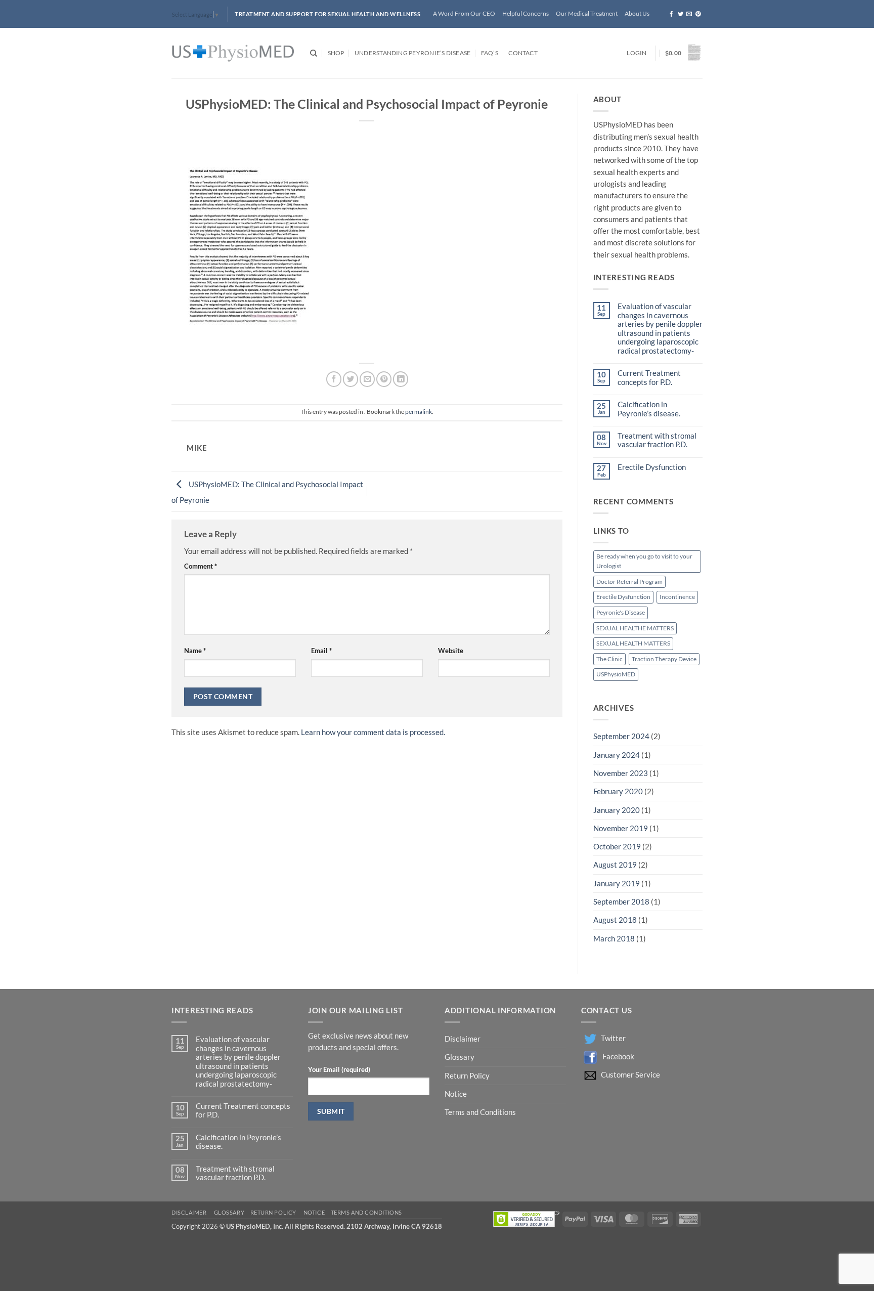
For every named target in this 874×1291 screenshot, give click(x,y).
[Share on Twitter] (350, 378)
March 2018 (614, 938)
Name (195, 651)
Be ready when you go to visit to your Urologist (644, 561)
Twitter (613, 1038)
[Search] (313, 53)
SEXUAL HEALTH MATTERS (633, 643)
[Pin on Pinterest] (383, 378)
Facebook (618, 1056)
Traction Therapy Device (664, 659)
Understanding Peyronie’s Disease (412, 53)
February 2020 (618, 791)
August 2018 (615, 920)
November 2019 (620, 828)
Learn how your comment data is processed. (373, 732)
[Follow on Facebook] (671, 14)
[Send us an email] (689, 14)
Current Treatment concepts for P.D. (649, 377)
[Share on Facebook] (333, 378)
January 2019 (616, 883)
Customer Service (630, 1074)
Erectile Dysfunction (652, 467)
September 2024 (621, 736)
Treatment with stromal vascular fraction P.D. (657, 440)
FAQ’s (489, 53)
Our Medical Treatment (587, 13)
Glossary (459, 1057)
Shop (336, 53)
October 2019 (617, 846)
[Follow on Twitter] (680, 14)
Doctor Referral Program (629, 581)
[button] (636, 53)
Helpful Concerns (525, 13)
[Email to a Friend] (367, 378)
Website (450, 651)
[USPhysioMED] (233, 53)
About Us (637, 13)
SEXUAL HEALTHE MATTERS (635, 628)
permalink (418, 411)
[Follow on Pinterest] (698, 14)
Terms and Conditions (480, 1112)
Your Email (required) (339, 1069)
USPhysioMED (615, 674)
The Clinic (609, 659)
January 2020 (616, 810)
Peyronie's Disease (620, 612)
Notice (456, 1094)
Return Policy (468, 1075)
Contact (523, 53)
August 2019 (615, 864)
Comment (200, 566)
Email (321, 651)
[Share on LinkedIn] (400, 378)
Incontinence (677, 596)
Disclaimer (463, 1039)
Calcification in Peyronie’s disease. (649, 408)
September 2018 (621, 901)
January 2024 (616, 755)
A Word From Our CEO (464, 13)
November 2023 (620, 773)
